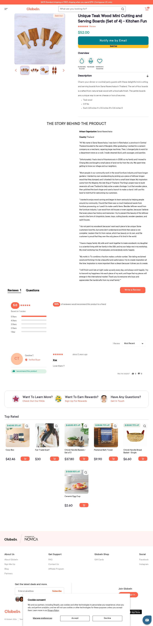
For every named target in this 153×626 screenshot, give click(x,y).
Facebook (144, 560)
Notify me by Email (113, 41)
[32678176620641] (54, 459)
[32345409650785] (113, 459)
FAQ (50, 560)
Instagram (144, 564)
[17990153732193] (25, 459)
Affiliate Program (56, 569)
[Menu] (5, 8)
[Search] (123, 9)
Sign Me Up (9, 564)
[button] (63, 70)
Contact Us (53, 564)
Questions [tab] (32, 290)
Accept (75, 618)
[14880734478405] (83, 459)
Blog (6, 569)
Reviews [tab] (14, 290)
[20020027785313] (142, 459)
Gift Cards (99, 560)
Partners (8, 574)
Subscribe (57, 591)
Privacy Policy (53, 611)
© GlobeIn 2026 (10, 619)
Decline (107, 618)
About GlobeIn (11, 560)
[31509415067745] (83, 505)
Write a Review (133, 290)
